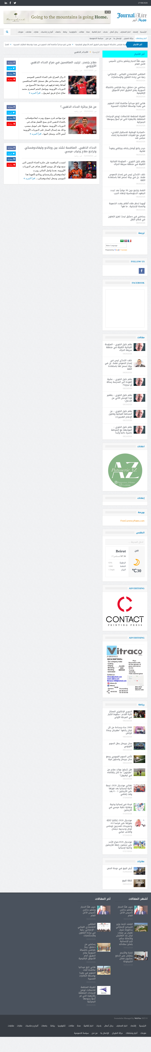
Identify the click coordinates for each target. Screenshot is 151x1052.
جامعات (58, 32)
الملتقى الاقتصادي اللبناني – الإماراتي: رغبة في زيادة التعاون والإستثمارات (126, 75)
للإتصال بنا (117, 38)
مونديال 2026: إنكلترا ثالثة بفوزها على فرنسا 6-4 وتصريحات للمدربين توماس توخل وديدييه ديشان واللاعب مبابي (119, 826)
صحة (88, 32)
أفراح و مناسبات (47, 32)
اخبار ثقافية (96, 32)
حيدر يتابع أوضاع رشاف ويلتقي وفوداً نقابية (127, 149)
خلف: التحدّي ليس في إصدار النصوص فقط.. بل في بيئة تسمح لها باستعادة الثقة (126, 177)
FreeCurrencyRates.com (132, 521)
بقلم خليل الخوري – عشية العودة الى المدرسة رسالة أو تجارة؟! (119, 382)
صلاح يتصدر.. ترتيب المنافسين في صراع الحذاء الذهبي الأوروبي (63, 64)
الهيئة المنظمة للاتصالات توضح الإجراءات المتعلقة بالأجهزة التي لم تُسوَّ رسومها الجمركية (125, 119)
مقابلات (28, 32)
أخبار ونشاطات (141, 38)
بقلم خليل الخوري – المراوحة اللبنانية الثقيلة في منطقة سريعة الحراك (127, 162)
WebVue (137, 1018)
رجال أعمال (114, 32)
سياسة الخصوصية (96, 38)
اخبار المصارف (125, 32)
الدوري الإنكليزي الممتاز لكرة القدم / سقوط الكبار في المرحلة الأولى (120, 714)
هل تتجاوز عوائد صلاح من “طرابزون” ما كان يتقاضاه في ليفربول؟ (119, 772)
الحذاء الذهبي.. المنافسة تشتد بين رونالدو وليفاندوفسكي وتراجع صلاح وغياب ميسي (60, 149)
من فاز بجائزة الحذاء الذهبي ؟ (78, 106)
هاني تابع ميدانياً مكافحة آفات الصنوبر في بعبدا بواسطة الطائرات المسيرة (78, 44)
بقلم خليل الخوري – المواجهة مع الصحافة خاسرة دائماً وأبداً (121, 430)
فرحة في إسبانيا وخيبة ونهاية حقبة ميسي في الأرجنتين (120, 807)
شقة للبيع (127, 880)
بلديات (105, 32)
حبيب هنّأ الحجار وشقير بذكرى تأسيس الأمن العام (127, 62)
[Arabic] (122, 240)
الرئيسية (143, 32)
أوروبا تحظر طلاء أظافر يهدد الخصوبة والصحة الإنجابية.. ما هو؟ (127, 204)
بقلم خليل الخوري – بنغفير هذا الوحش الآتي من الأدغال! (119, 398)
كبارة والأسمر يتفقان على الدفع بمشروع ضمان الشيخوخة (124, 957)
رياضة (65, 32)
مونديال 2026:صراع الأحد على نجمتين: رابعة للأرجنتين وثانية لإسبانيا (118, 845)
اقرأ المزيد (35, 93)
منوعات (20, 32)
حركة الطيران (128, 38)
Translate (123, 250)
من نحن (108, 38)
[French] (129, 240)
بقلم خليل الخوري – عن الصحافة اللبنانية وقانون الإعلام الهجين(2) (120, 414)
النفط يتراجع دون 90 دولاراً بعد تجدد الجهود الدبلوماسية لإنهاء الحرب (127, 191)
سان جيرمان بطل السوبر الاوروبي (120, 744)
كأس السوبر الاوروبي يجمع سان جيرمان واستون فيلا (119, 757)
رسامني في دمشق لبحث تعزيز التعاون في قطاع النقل (126, 218)
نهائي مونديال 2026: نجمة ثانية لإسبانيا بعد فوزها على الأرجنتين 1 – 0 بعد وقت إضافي (119, 789)
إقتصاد (135, 32)
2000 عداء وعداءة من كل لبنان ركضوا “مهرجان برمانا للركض (119, 730)
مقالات (81, 32)
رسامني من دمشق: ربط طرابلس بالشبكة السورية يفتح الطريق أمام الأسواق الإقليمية (125, 90)
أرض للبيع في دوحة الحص (119, 868)
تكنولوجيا (73, 32)
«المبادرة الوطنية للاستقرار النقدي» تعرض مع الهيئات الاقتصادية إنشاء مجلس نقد (128, 135)
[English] (126, 240)
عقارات (36, 32)
